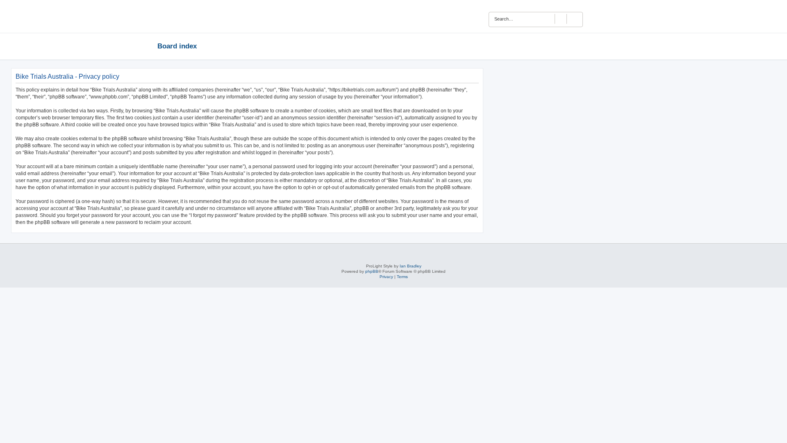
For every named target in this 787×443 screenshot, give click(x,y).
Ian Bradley (410, 266)
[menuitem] (609, 17)
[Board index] (188, 16)
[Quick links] (627, 46)
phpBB (371, 271)
